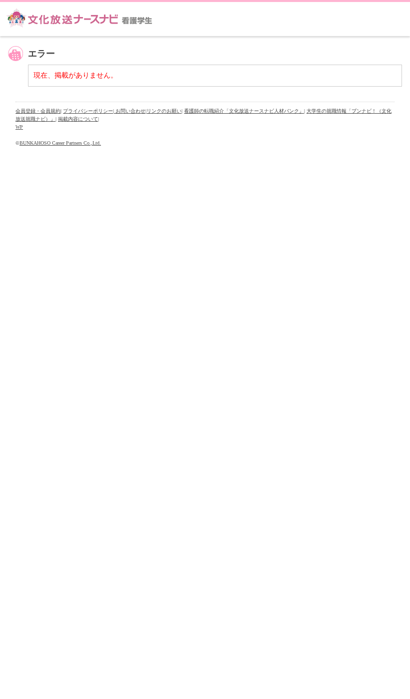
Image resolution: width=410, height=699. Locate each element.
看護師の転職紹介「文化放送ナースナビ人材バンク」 (244, 111)
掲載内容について (78, 119)
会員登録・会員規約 (38, 111)
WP (19, 127)
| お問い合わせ (129, 111)
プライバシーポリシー (88, 111)
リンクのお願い (164, 111)
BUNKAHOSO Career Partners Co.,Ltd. (60, 143)
